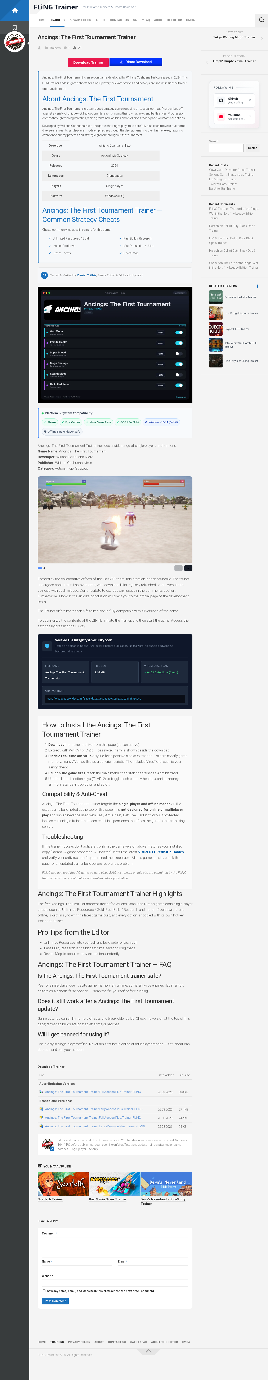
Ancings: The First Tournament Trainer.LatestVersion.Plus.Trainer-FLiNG (95, 1126)
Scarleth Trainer (50, 1199)
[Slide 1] (40, 568)
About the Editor (168, 20)
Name (47, 1261)
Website (47, 1276)
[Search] (261, 20)
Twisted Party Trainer (223, 184)
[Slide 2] (44, 568)
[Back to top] (148, 1352)
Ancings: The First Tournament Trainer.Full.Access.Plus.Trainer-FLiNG (93, 1092)
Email (122, 1261)
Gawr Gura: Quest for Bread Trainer (232, 169)
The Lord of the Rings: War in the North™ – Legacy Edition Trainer (234, 213)
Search (214, 141)
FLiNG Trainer (56, 7)
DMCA (190, 20)
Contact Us (119, 20)
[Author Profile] (14, 41)
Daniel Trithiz (86, 275)
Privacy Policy (80, 20)
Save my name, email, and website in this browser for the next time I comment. (101, 1291)
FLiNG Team (217, 208)
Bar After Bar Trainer (222, 188)
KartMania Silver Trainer (107, 1199)
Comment (49, 1233)
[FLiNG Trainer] (14, 10)
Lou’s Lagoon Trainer (223, 179)
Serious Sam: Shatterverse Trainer (231, 174)
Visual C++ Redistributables (161, 852)
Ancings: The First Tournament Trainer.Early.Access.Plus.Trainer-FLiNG (94, 1109)
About (101, 20)
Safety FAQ (141, 20)
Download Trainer (88, 62)
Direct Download (138, 62)
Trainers (57, 20)
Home (42, 20)
